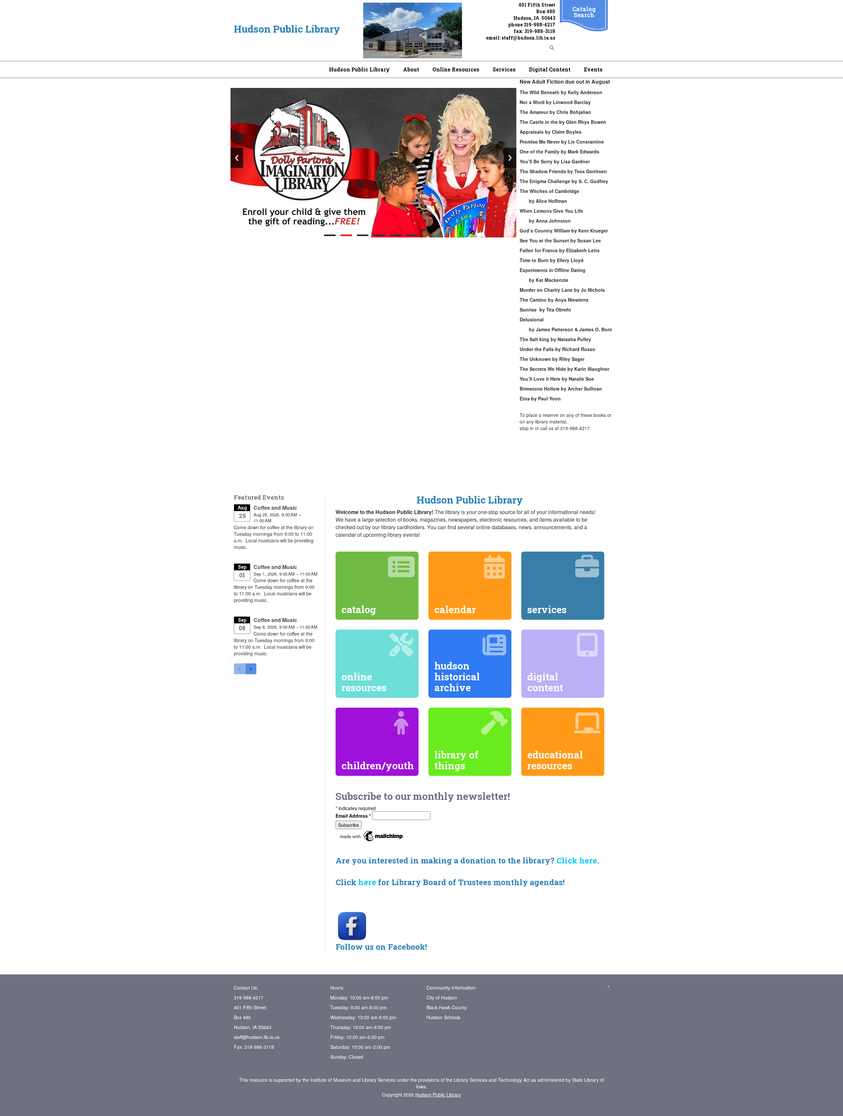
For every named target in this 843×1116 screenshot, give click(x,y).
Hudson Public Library (359, 69)
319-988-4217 (539, 24)
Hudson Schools (443, 1017)
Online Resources (455, 69)
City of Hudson (441, 997)
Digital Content (550, 69)
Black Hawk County (446, 1007)
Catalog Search (584, 12)
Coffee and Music (275, 507)
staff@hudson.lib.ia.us (528, 38)
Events (593, 69)
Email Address (353, 815)
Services (504, 69)
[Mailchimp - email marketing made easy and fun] (372, 835)
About (411, 69)
